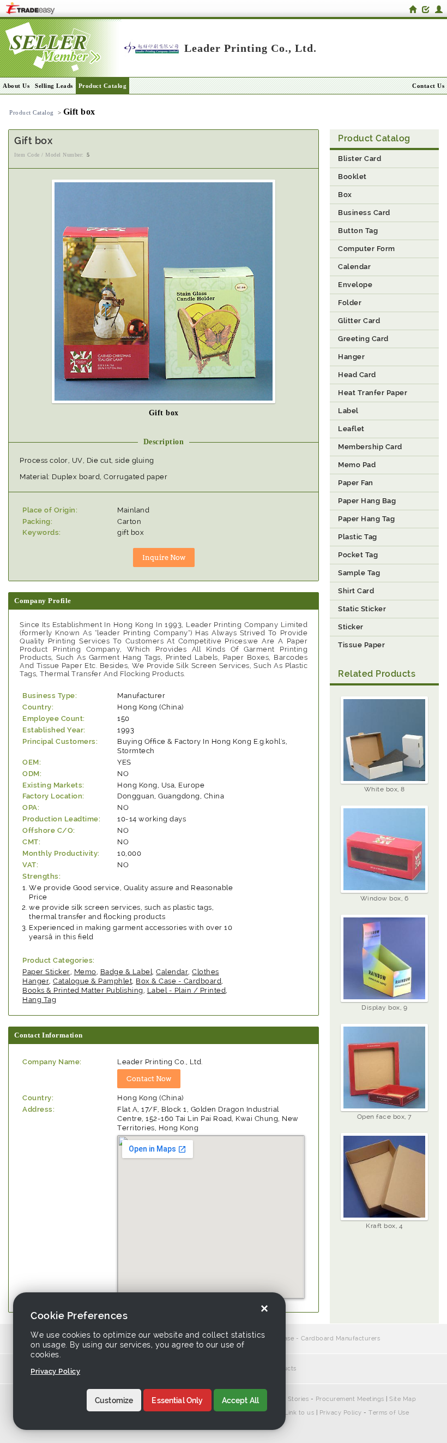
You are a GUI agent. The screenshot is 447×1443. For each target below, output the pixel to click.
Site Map (402, 1399)
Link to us (299, 1412)
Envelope (355, 285)
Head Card (357, 375)
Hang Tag (39, 999)
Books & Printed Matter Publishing (82, 990)
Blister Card (359, 158)
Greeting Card (363, 339)
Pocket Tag (358, 555)
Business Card (364, 212)
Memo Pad (357, 465)
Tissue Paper (361, 645)
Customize (114, 1400)
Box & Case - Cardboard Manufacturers (319, 1338)
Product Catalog (102, 85)
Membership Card (370, 447)
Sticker (351, 627)
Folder (349, 303)
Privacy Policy (340, 1412)
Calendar (172, 972)
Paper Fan (355, 483)
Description (163, 442)
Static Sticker (362, 609)
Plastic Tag (357, 537)
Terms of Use (389, 1412)
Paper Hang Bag (367, 501)
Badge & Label (126, 972)
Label (348, 411)
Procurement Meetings (350, 1399)
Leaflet (351, 429)
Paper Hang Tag (366, 519)
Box (345, 194)
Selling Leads (54, 85)
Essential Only (177, 1400)
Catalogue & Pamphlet (92, 981)
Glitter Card (359, 321)
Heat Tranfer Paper (372, 393)
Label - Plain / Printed (186, 990)
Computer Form (366, 249)
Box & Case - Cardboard (178, 981)
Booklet (352, 176)
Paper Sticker (46, 972)
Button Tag (358, 230)
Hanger (351, 357)
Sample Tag (359, 573)
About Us (16, 85)
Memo (85, 972)
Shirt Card (356, 591)
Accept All (240, 1400)
